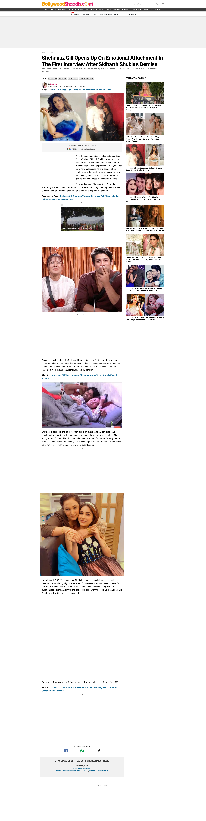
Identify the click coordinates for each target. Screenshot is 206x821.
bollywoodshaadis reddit (77, 771)
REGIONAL (93, 9)
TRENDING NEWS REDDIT (103, 90)
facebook (87, 768)
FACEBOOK (63, 90)
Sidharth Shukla (73, 78)
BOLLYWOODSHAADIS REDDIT (85, 90)
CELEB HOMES (137, 9)
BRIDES (101, 9)
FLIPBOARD (55, 90)
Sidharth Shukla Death (86, 78)
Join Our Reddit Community (110, 14)
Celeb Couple (62, 78)
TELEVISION (72, 9)
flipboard (77, 768)
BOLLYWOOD (62, 9)
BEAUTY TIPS (148, 9)
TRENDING (53, 9)
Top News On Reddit (132, 14)
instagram (61, 771)
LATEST (45, 9)
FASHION (108, 9)
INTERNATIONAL (83, 9)
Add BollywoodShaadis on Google (83, 149)
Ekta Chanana (54, 84)
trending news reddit (98, 771)
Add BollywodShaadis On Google (83, 14)
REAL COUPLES (126, 9)
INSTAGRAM (72, 90)
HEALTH (157, 9)
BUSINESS (116, 9)
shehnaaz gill (52, 78)
